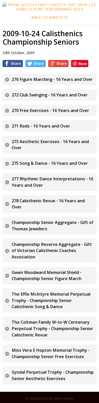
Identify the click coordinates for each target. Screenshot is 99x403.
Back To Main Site (49, 17)
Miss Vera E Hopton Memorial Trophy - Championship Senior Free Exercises (51, 353)
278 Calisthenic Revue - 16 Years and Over (48, 204)
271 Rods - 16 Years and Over (41, 126)
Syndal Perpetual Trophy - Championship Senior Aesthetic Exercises (53, 375)
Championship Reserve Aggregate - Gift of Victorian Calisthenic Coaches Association (52, 251)
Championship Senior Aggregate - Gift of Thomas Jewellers (52, 226)
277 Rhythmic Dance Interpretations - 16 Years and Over (52, 182)
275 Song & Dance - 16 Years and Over (50, 163)
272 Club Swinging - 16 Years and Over (50, 95)
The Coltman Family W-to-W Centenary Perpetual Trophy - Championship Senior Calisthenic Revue (52, 328)
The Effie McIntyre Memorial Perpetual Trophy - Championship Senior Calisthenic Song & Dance (51, 300)
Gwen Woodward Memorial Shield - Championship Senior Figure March (46, 276)
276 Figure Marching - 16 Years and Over (52, 79)
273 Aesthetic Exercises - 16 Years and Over (50, 145)
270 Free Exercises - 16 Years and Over (50, 110)
